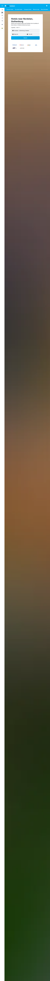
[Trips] (2, 24)
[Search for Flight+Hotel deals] (2, 18)
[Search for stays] (2, 12)
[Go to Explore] (2, 20)
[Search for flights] (2, 9)
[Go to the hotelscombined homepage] (10, 5)
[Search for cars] (2, 15)
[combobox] (15, 27)
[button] (2, 5)
